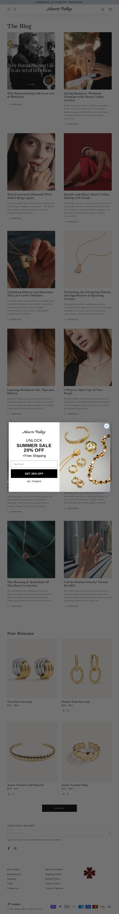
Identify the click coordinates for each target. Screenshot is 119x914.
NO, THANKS (34, 481)
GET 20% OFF (34, 473)
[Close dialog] (106, 426)
